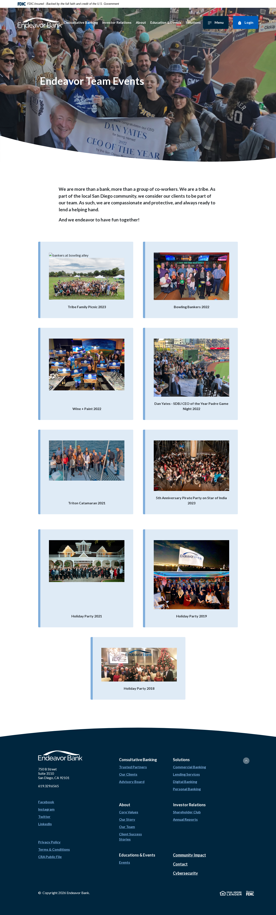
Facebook (46, 802)
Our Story (127, 819)
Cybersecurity (185, 873)
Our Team (127, 827)
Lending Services (186, 774)
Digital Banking (185, 781)
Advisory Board (131, 781)
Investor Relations (117, 22)
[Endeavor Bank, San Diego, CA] (40, 22)
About (141, 22)
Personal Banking (187, 789)
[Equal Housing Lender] (231, 893)
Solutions (193, 22)
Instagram (46, 809)
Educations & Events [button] (137, 855)
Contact (180, 864)
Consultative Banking (81, 22)
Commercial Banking (189, 767)
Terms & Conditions (54, 849)
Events (124, 862)
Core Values (128, 812)
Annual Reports (185, 819)
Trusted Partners (133, 767)
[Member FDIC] (250, 893)
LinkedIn (45, 824)
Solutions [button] (181, 759)
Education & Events (165, 22)
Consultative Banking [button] (138, 759)
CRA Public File (50, 857)
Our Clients (128, 774)
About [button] (124, 804)
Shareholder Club (187, 812)
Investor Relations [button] (189, 804)
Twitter (44, 816)
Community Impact (189, 855)
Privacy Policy (49, 842)
